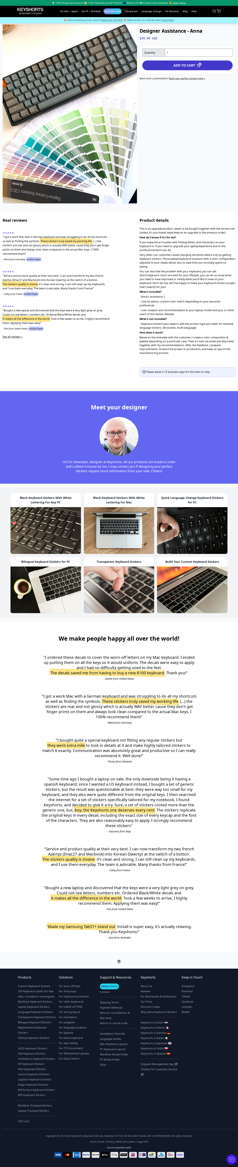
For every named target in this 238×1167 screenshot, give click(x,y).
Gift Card (23, 1121)
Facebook (187, 1001)
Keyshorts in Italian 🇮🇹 (154, 1038)
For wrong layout (69, 1012)
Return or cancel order (114, 1023)
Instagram (188, 986)
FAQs (103, 1065)
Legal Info (142, 1141)
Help (194, 11)
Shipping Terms (109, 1002)
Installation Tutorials (112, 1033)
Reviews (146, 991)
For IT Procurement (71, 1048)
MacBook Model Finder (114, 1054)
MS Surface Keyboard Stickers (36, 1090)
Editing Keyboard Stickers (33, 1038)
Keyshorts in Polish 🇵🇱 (154, 1048)
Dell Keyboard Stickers (31, 1053)
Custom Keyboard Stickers (34, 986)
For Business (172, 11)
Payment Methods (111, 1007)
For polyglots (67, 1022)
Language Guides (110, 1039)
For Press (146, 1001)
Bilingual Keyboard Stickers (34, 1022)
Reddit (186, 1012)
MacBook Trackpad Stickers (35, 1105)
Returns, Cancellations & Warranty (115, 1015)
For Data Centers (69, 1058)
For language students (73, 1027)
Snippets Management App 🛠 (159, 1064)
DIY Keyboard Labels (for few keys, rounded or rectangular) (36, 993)
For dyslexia (66, 1032)
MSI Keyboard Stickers (31, 1095)
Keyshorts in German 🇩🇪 (155, 1033)
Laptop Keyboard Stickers (33, 1007)
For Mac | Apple (69, 11)
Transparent (130, 11)
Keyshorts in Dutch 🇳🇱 (154, 1022)
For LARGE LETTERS (70, 1007)
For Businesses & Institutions (158, 996)
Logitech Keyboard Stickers (34, 1079)
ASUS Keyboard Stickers (32, 1048)
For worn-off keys (69, 986)
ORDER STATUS (109, 986)
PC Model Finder (110, 1059)
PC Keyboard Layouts (113, 1049)
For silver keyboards (71, 1001)
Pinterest (187, 991)
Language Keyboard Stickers (35, 1012)
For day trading (68, 1043)
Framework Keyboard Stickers (36, 1059)
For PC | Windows (91, 11)
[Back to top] (119, 962)
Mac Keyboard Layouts (114, 1044)
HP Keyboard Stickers (31, 1064)
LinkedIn (187, 1007)
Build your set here (112, 20)
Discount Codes (150, 1007)
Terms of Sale (97, 1141)
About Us (146, 986)
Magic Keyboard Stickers (33, 1084)
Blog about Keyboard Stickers (159, 1012)
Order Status (179, 2)
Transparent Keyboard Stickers (37, 1017)
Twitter (186, 996)
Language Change (151, 11)
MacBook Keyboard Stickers (35, 1001)
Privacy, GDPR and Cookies (121, 1141)
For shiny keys (67, 991)
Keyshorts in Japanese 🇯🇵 (156, 1043)
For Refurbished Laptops (74, 1053)
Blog (185, 11)
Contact (104, 992)
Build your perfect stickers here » (187, 78)
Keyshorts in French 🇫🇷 (155, 1027)
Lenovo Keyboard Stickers (34, 1074)
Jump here (167, 20)
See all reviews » (12, 337)
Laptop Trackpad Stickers (33, 1110)
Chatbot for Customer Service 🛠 (159, 1071)
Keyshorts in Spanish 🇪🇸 (155, 1053)
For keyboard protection (74, 996)
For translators (68, 1017)
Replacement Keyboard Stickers (32, 1030)
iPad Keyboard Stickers (32, 1069)
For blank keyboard (71, 1038)
